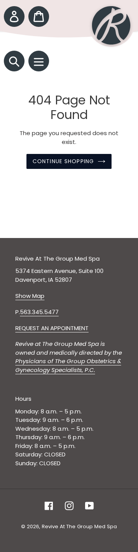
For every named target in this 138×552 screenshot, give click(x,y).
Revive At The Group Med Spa (79, 526)
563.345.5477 (39, 312)
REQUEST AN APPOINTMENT (52, 328)
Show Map (29, 296)
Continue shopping (63, 161)
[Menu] (38, 61)
